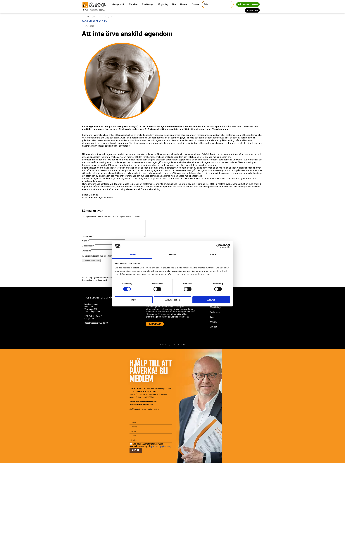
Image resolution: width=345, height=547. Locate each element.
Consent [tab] (132, 254)
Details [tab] (172, 254)
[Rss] (107, 333)
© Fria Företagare (166, 345)
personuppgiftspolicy (161, 446)
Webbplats (86, 251)
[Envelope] (97, 333)
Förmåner (133, 4)
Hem (83, 17)
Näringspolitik (118, 4)
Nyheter (184, 4)
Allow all (211, 300)
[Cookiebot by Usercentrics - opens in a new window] (218, 246)
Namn (85, 241)
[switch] (157, 289)
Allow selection (172, 300)
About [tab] (213, 254)
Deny (133, 300)
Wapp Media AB (179, 345)
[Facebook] (87, 333)
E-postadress (88, 246)
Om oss (195, 4)
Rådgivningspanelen (94, 21)
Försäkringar (147, 4)
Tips (174, 4)
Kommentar (88, 236)
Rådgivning (163, 4)
